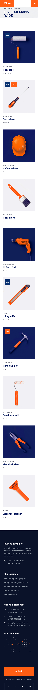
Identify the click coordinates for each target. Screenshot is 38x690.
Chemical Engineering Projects (15, 578)
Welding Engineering (11, 590)
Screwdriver (9, 119)
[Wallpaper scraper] (19, 491)
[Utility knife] (19, 293)
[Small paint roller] (19, 392)
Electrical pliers (11, 464)
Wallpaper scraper (12, 514)
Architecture (7, 116)
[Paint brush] (19, 195)
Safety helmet (10, 168)
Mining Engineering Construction (16, 582)
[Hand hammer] (19, 343)
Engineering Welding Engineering (16, 586)
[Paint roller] (19, 47)
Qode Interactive (15, 679)
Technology (7, 313)
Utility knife (9, 316)
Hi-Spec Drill (9, 267)
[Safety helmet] (19, 145)
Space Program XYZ (11, 594)
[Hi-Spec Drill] (19, 244)
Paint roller (8, 69)
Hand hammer (10, 365)
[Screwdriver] (19, 96)
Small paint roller (12, 415)
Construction (8, 67)
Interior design (8, 165)
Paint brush (9, 217)
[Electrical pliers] (19, 441)
